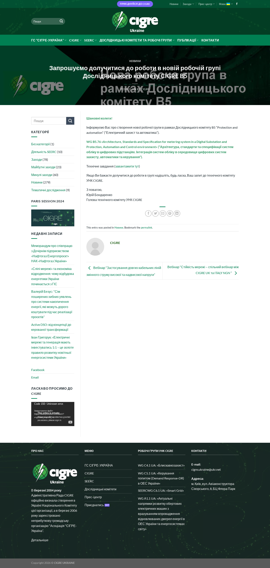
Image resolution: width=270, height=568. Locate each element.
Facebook (37, 370)
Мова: (223, 4)
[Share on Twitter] (155, 213)
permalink (146, 227)
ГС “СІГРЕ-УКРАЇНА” (47, 40)
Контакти (210, 40)
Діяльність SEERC (43, 152)
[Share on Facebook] (148, 213)
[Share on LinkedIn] (177, 213)
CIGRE (74, 40)
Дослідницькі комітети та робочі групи (136, 40)
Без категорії (40, 144)
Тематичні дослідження (48, 190)
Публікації (186, 40)
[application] (52, 414)
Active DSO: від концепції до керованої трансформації (51, 327)
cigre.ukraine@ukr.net (206, 469)
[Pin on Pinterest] (170, 213)
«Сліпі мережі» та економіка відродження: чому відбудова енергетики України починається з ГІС (52, 276)
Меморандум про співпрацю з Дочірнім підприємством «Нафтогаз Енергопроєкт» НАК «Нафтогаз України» (51, 253)
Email (35, 377)
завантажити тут (127, 166)
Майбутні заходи (43, 167)
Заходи (187, 4)
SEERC (89, 40)
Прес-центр (205, 4)
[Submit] (61, 21)
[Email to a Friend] (163, 213)
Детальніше (39, 540)
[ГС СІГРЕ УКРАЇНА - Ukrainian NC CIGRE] (135, 21)
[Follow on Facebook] (237, 4)
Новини (174, 4)
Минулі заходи (41, 175)
